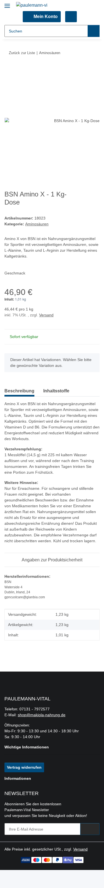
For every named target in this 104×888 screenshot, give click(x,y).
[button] (42, 16)
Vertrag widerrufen (24, 767)
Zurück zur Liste (22, 53)
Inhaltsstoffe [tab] (56, 391)
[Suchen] (94, 31)
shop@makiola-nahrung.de (41, 715)
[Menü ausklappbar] (7, 3)
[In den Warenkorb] (8, 70)
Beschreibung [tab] (19, 391)
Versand (46, 315)
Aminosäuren (37, 224)
